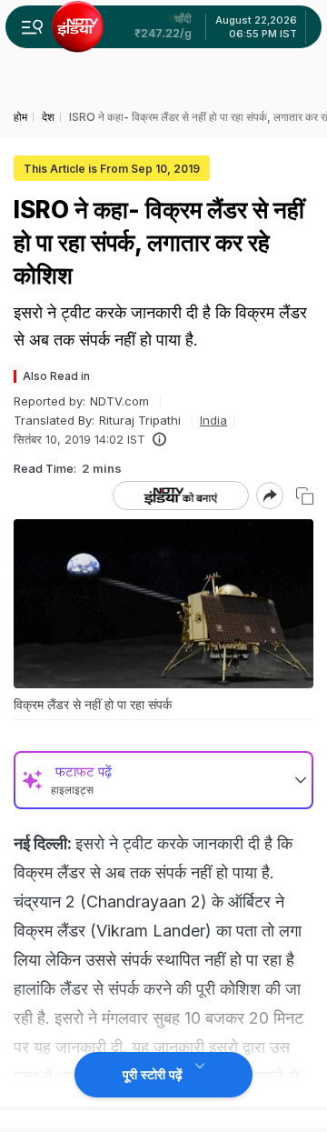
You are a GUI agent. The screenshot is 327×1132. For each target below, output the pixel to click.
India (213, 420)
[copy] (304, 496)
